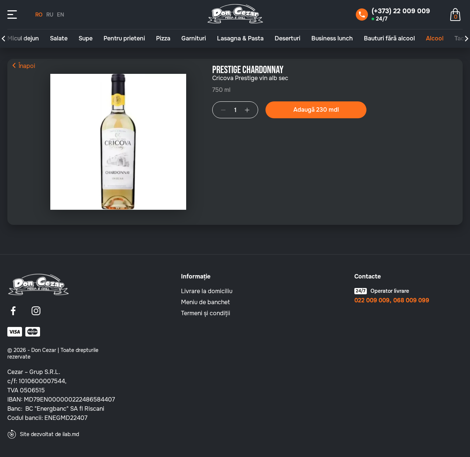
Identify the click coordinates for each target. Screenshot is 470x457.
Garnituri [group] (193, 38)
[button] (3, 38)
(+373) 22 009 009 (401, 11)
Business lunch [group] (332, 38)
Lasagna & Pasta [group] (240, 38)
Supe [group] (86, 38)
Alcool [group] (435, 38)
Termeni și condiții (205, 313)
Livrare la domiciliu (206, 291)
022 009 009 (372, 300)
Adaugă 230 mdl (316, 110)
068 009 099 (411, 300)
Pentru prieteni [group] (124, 38)
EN (60, 14)
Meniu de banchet (205, 302)
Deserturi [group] (287, 38)
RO (39, 14)
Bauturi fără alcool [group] (389, 38)
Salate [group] (59, 38)
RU (49, 14)
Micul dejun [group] (23, 38)
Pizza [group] (163, 38)
